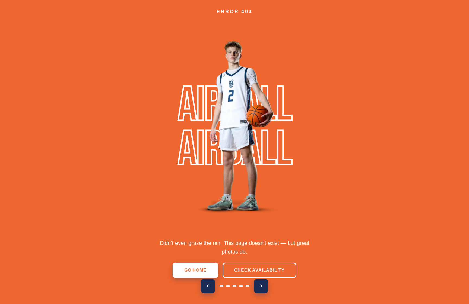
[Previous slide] (208, 286)
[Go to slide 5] (247, 286)
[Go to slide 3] (234, 286)
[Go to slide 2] (228, 286)
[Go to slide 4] (241, 286)
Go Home (195, 270)
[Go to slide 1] (221, 286)
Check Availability (259, 270)
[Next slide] (261, 286)
